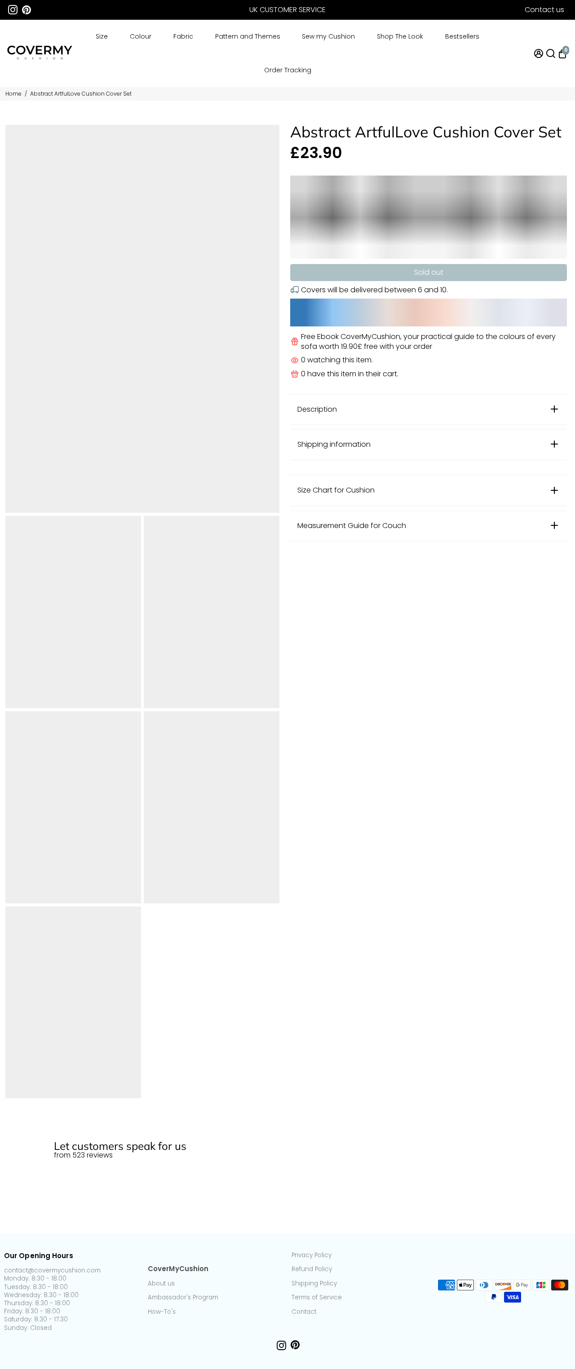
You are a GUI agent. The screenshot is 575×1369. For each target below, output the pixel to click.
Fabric (183, 36)
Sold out (428, 272)
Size (102, 36)
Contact (304, 1312)
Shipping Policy (314, 1283)
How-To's (162, 1312)
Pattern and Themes (247, 36)
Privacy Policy (312, 1255)
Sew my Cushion (328, 36)
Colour (140, 36)
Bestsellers (462, 36)
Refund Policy (312, 1269)
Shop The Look (400, 36)
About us (161, 1283)
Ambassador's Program (183, 1297)
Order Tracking (287, 70)
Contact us (544, 9)
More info (554, 1126)
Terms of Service (317, 1297)
